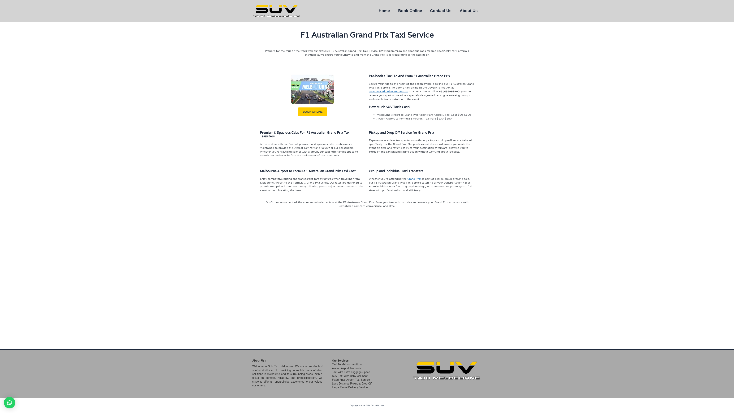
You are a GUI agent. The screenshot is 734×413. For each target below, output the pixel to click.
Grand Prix (414, 178)
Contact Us (440, 10)
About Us (469, 10)
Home (384, 10)
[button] (312, 111)
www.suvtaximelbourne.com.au (388, 91)
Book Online (410, 10)
